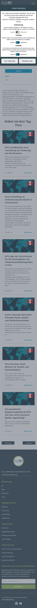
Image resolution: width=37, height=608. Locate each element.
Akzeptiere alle (27, 61)
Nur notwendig (10, 61)
